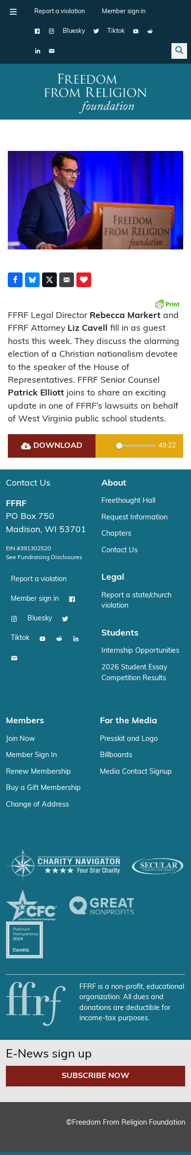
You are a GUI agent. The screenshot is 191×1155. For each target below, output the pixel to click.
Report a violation (59, 11)
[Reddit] (150, 31)
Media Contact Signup (136, 772)
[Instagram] (52, 31)
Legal (112, 577)
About (113, 483)
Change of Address (37, 805)
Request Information (134, 517)
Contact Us (28, 483)
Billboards (116, 755)
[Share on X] (49, 279)
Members (25, 721)
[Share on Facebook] (15, 279)
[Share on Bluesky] (32, 279)
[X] (96, 31)
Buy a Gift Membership (43, 788)
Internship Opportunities (140, 651)
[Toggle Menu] (13, 12)
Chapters (116, 534)
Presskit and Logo (129, 739)
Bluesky (74, 31)
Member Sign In (31, 755)
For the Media (128, 721)
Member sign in (123, 11)
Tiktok (116, 31)
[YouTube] (136, 31)
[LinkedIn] (37, 51)
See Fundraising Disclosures (44, 558)
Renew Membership (38, 772)
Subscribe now (95, 1076)
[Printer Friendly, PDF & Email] (167, 304)
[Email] (52, 51)
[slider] (135, 445)
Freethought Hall (128, 501)
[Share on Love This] (83, 279)
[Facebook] (37, 31)
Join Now (20, 739)
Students (120, 633)
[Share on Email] (66, 279)
